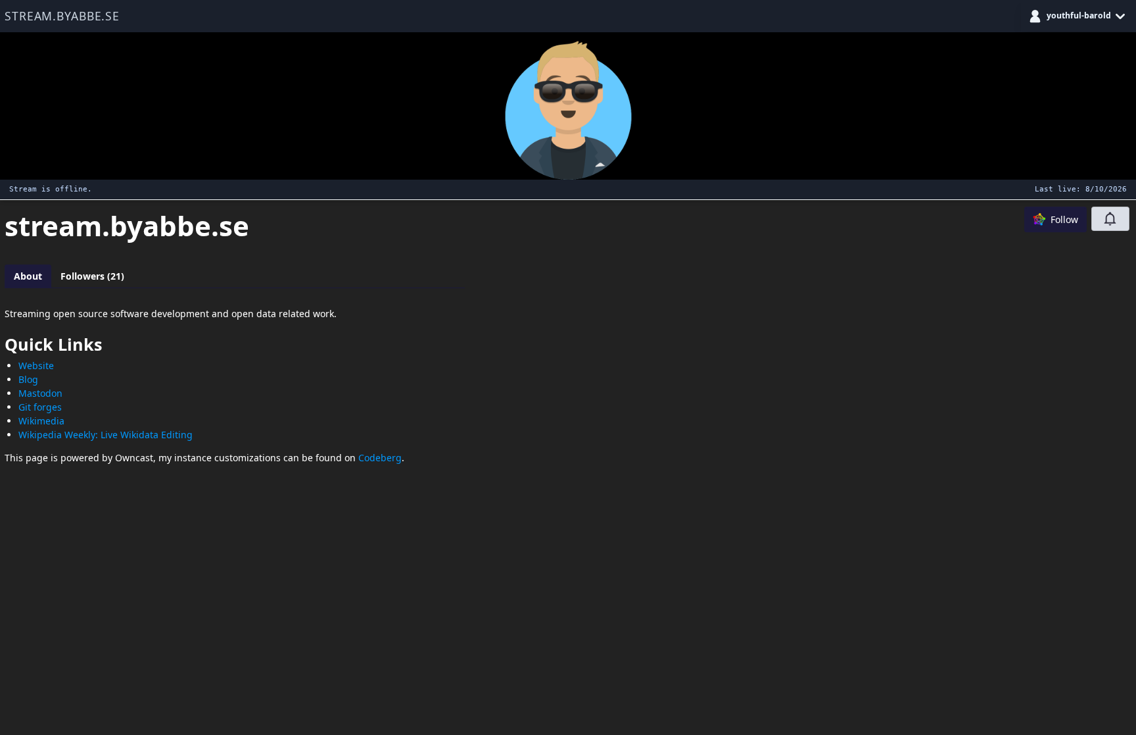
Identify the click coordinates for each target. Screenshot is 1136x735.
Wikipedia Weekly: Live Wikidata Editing (105, 434)
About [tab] (28, 276)
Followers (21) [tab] (92, 276)
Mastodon (40, 393)
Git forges (40, 407)
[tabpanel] (235, 385)
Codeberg (380, 457)
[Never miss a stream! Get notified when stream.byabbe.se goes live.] (1110, 219)
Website (36, 365)
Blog (28, 379)
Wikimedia (41, 421)
